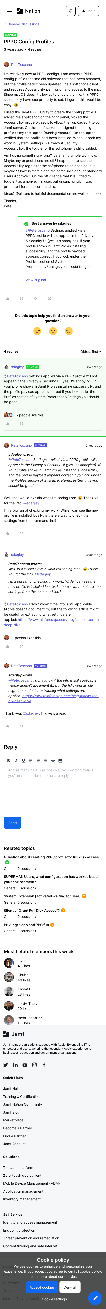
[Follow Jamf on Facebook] (44, 1064)
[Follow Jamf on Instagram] (34, 1064)
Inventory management (22, 1199)
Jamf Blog (11, 1112)
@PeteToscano (38, 230)
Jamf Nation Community (22, 1104)
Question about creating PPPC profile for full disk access (51, 857)
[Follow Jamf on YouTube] (24, 1065)
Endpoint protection (19, 1230)
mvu (21, 960)
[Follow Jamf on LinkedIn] (15, 1064)
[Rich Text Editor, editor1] (53, 790)
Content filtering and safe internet (30, 1246)
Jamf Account (14, 1144)
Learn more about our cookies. (53, 1276)
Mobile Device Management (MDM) (31, 1183)
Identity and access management (30, 1222)
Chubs (23, 975)
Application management (23, 1191)
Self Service (12, 1214)
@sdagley (31, 503)
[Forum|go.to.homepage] (28, 11)
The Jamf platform (18, 1167)
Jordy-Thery (28, 1003)
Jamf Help (11, 1088)
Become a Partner (17, 1128)
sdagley (17, 367)
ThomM (24, 989)
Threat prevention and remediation (31, 1238)
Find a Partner (14, 1136)
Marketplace (13, 1120)
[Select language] (71, 11)
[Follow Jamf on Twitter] (5, 1065)
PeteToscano (21, 64)
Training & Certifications (22, 1096)
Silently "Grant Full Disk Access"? (32, 910)
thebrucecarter (30, 1018)
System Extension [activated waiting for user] (42, 896)
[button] (10, 12)
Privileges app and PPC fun (26, 925)
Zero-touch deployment (22, 1175)
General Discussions (23, 24)
